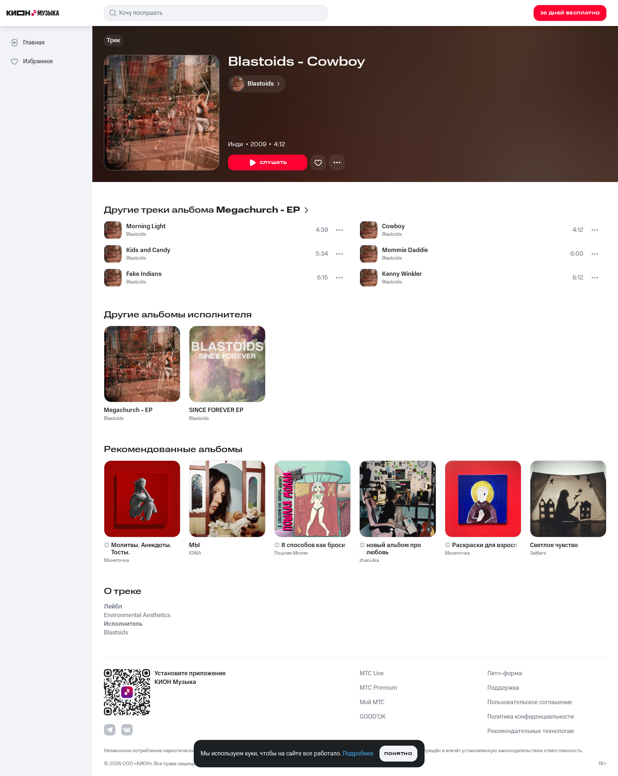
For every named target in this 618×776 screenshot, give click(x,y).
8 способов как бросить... (318, 545)
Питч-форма (504, 673)
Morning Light (146, 226)
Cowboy (393, 226)
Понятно (398, 754)
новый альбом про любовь (394, 549)
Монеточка (116, 560)
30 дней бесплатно (570, 13)
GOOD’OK (373, 716)
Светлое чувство (554, 545)
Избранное (38, 61)
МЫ (194, 545)
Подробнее (358, 753)
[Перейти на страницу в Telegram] (109, 730)
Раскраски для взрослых (488, 545)
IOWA (195, 553)
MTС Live (372, 673)
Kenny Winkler (402, 274)
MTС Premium (378, 688)
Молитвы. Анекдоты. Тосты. (141, 549)
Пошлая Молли (291, 553)
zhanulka (369, 560)
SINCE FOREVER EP (216, 410)
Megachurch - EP (128, 410)
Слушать (273, 163)
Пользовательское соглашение (529, 702)
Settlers (538, 553)
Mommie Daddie (405, 250)
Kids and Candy (148, 250)
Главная (33, 42)
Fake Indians (144, 274)
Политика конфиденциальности (530, 716)
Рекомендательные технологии (530, 731)
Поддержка (503, 688)
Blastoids (136, 234)
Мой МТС (372, 702)
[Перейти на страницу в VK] (127, 730)
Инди (235, 144)
